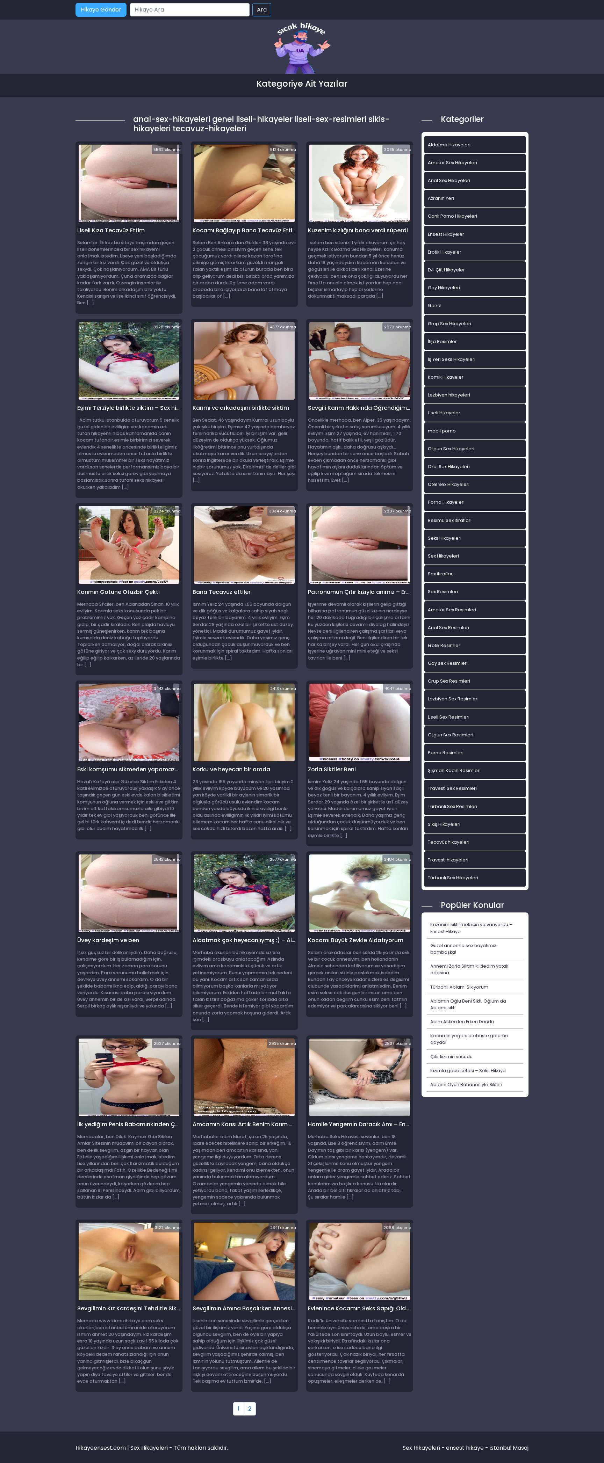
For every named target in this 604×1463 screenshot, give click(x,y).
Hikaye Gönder (101, 10)
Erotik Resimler (444, 645)
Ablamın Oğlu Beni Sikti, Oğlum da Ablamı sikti (468, 1004)
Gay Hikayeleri (444, 288)
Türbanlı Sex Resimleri (452, 806)
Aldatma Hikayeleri (449, 145)
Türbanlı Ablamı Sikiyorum (459, 987)
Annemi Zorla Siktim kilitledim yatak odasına (469, 969)
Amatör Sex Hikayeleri (452, 163)
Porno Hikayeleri (446, 502)
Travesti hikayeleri (448, 860)
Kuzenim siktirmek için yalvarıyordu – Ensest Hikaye (471, 928)
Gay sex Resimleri (448, 663)
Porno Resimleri (445, 753)
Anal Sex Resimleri (448, 628)
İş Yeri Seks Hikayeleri (451, 359)
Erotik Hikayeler (444, 252)
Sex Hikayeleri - (424, 1448)
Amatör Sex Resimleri (452, 610)
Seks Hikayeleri (444, 538)
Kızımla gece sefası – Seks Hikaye (468, 1070)
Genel (434, 305)
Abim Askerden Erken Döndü (462, 1022)
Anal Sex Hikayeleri (449, 180)
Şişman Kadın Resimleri (454, 770)
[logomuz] (302, 49)
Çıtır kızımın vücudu (451, 1057)
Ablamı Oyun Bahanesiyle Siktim (466, 1084)
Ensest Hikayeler (446, 234)
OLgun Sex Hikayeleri (451, 449)
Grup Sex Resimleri (449, 681)
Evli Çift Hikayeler (446, 270)
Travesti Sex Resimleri (452, 788)
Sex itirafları (441, 574)
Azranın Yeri (441, 198)
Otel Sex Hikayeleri (448, 484)
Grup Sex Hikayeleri (449, 324)
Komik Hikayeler (445, 377)
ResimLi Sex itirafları (450, 520)
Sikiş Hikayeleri (444, 824)
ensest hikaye (465, 1448)
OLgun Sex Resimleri (450, 735)
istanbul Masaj (509, 1448)
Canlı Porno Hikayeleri (452, 216)
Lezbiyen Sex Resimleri (453, 699)
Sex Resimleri (443, 592)
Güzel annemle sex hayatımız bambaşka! (463, 948)
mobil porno (442, 431)
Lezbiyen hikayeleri (449, 395)
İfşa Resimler (442, 341)
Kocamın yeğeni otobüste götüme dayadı (469, 1039)
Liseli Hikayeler (444, 413)
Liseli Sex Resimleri (448, 717)
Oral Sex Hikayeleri (449, 467)
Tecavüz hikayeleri (448, 842)
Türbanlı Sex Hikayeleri (453, 878)
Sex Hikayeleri (443, 556)
